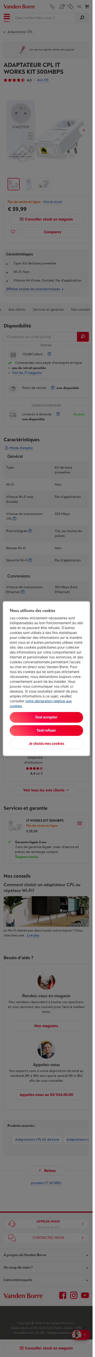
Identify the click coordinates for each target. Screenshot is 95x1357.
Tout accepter (46, 717)
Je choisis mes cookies (46, 743)
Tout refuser (46, 730)
